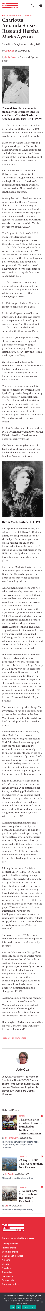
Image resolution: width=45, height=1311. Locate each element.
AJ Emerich (10, 1174)
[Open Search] (32, 5)
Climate (23, 1156)
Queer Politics (19, 1038)
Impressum (7, 1276)
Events (5, 1263)
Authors (6, 1259)
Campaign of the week (12, 1255)
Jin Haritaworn (11, 1137)
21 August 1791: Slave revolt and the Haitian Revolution (28, 1196)
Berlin (22, 1116)
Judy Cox (9, 50)
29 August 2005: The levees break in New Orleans (31, 1163)
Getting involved (10, 1243)
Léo (6, 1205)
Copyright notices (10, 1284)
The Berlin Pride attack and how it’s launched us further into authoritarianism (30, 1126)
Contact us (7, 1272)
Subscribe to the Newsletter (18, 1238)
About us (6, 1267)
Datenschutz (8, 1280)
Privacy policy (29, 1307)
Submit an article (10, 1251)
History (28, 15)
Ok (13, 1307)
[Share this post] (42, 1116)
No (19, 1307)
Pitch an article (9, 1247)
